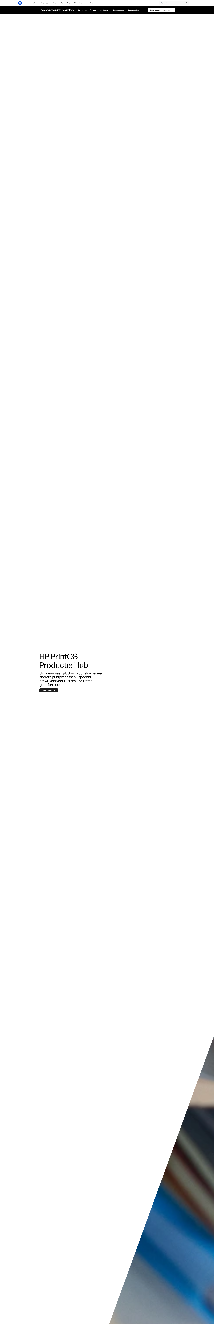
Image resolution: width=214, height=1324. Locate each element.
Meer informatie (48, 688)
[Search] (186, 3)
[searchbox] (172, 3)
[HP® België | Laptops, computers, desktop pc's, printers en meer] (20, 3)
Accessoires (65, 3)
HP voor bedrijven (80, 3)
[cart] (194, 3)
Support (92, 3)
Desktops (44, 3)
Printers (54, 3)
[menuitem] (35, 3)
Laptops (35, 3)
